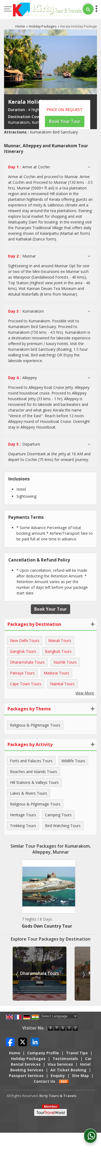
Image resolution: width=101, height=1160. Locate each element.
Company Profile (43, 1052)
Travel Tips (77, 1052)
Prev (17, 974)
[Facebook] (10, 1041)
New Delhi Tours (24, 640)
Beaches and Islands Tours (33, 771)
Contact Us (44, 1081)
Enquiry (58, 1075)
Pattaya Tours (22, 673)
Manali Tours (59, 640)
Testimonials (65, 1058)
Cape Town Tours (25, 683)
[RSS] (64, 1081)
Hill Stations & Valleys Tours (34, 782)
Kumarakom (26, 311)
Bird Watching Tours (63, 825)
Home (20, 26)
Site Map (80, 1075)
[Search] (88, 9)
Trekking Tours (23, 825)
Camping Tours (58, 814)
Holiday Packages (43, 26)
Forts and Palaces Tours (31, 760)
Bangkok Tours (58, 651)
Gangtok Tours (23, 651)
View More (84, 693)
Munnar (22, 256)
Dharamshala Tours (27, 662)
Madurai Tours (56, 673)
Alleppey (22, 377)
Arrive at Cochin (29, 166)
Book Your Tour (64, 121)
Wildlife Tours (73, 760)
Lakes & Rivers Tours (28, 793)
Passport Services (26, 1075)
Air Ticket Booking (68, 1069)
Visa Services (60, 1064)
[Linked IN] (35, 1041)
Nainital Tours (62, 683)
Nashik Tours (65, 662)
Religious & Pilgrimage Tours (35, 725)
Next (83, 974)
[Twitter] (22, 1041)
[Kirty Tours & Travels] (47, 10)
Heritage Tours (23, 814)
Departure (24, 444)
